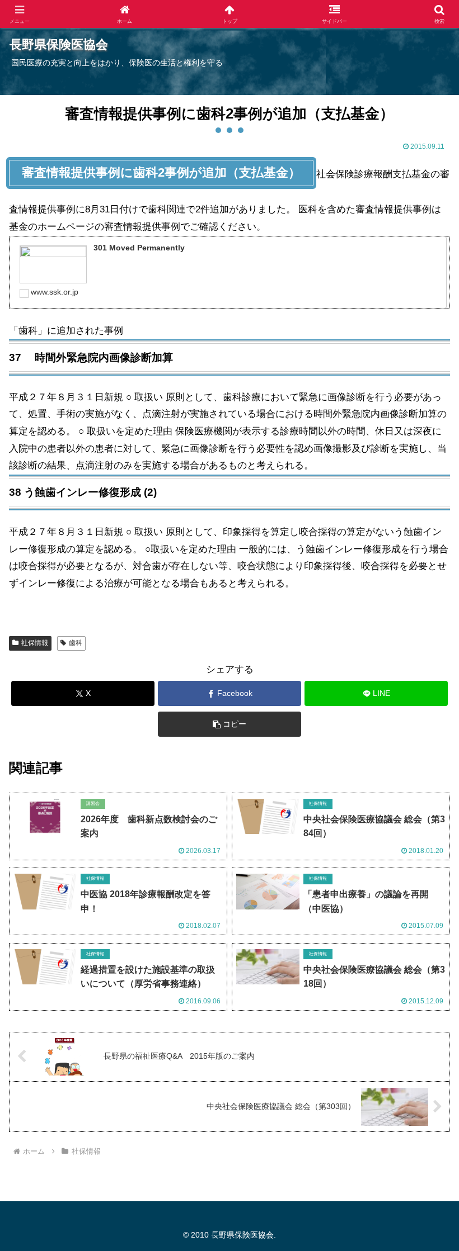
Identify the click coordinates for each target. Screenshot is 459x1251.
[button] (229, 724)
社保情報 (34, 643)
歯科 (75, 643)
